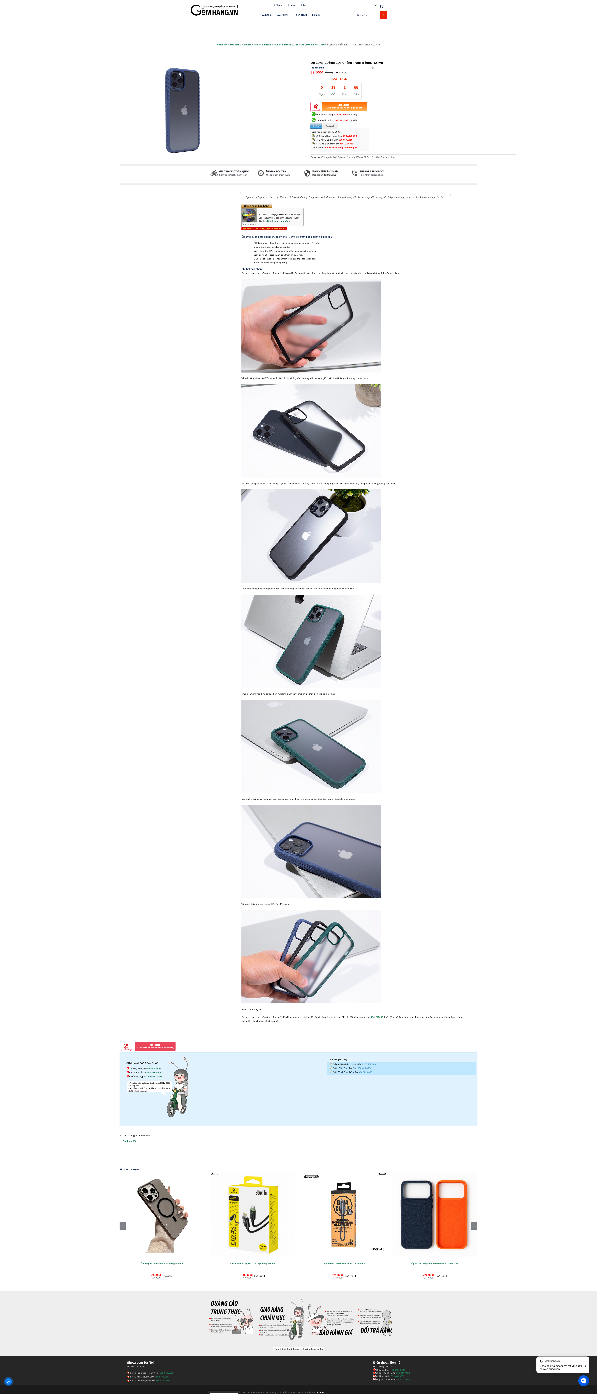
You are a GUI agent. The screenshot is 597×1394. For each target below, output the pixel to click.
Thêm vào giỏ (316, 110)
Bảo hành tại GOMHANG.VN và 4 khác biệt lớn (264, 229)
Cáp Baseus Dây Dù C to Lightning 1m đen (434, 1263)
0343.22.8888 (346, 143)
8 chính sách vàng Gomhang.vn (340, 147)
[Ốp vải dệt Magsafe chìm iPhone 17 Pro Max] (253, 1214)
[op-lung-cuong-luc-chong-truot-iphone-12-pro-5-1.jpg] (181, 109)
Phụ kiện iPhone (262, 44)
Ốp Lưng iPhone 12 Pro (313, 44)
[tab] (129, 1141)
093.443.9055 (342, 120)
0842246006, (377, 1017)
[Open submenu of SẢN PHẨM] (289, 15)
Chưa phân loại (328, 157)
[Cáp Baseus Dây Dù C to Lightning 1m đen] (434, 1214)
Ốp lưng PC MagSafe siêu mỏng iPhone (344, 1263)
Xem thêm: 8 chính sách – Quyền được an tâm (299, 1349)
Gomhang (222, 44)
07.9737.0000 (403, 1379)
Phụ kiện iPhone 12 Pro (286, 44)
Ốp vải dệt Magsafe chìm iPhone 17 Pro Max (252, 1263)
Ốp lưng (342, 157)
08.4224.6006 (341, 114)
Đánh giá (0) (129, 1141)
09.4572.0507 (155, 1076)
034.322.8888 (365, 1072)
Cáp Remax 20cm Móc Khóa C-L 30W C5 (162, 1263)
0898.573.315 (345, 140)
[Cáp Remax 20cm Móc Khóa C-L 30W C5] (162, 1214)
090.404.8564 (364, 1068)
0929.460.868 (350, 136)
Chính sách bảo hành (278, 221)
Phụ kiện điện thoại (240, 44)
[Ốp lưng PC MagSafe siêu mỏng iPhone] (343, 1214)
